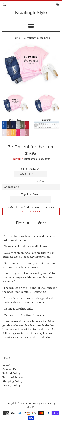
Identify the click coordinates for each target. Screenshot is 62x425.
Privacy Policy (11, 385)
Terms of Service (13, 377)
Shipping (17, 158)
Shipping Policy (12, 381)
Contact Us (9, 369)
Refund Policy (11, 373)
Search (6, 365)
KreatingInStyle (31, 12)
